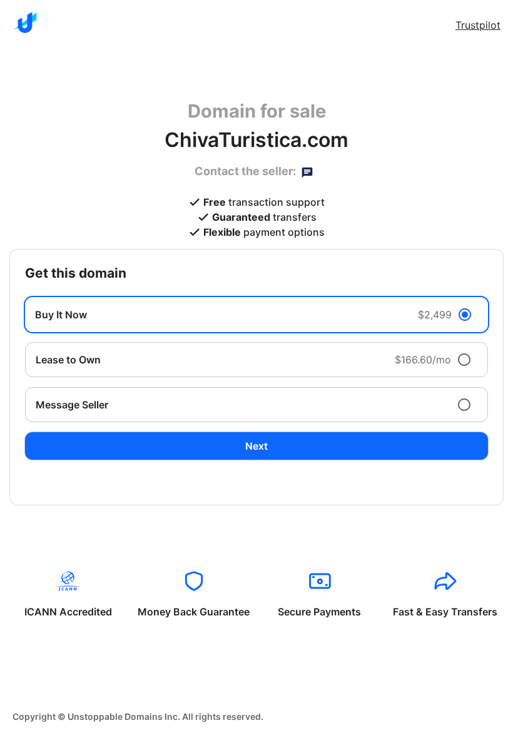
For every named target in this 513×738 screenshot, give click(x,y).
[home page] (25, 22)
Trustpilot (477, 25)
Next (256, 446)
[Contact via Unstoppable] (307, 171)
